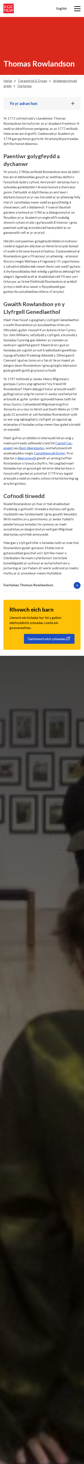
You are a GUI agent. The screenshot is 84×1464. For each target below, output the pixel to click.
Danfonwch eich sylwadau (47, 639)
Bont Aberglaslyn (31, 448)
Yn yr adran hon (23, 103)
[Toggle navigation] (77, 8)
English (61, 8)
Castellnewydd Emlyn (49, 453)
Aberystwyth (26, 458)
